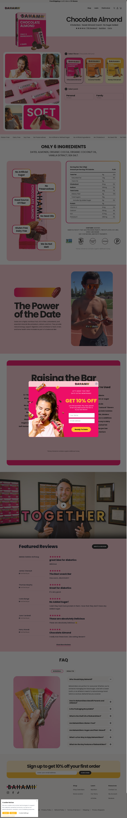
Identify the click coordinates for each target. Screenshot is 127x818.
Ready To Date (81, 429)
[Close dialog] (96, 384)
